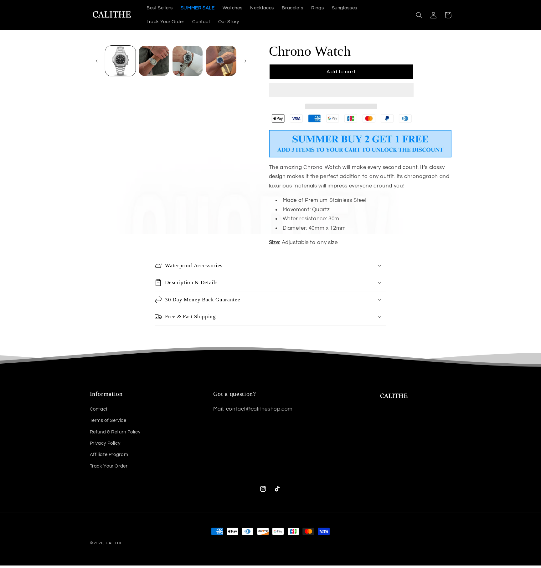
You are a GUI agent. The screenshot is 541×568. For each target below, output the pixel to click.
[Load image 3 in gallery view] (188, 61)
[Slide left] (97, 61)
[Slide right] (245, 61)
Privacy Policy (105, 443)
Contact (99, 409)
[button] (341, 90)
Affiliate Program (109, 454)
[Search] (419, 15)
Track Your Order (109, 466)
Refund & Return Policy (115, 432)
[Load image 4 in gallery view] (221, 61)
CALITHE (114, 543)
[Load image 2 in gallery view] (154, 61)
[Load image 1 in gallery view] (120, 61)
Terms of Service (108, 420)
